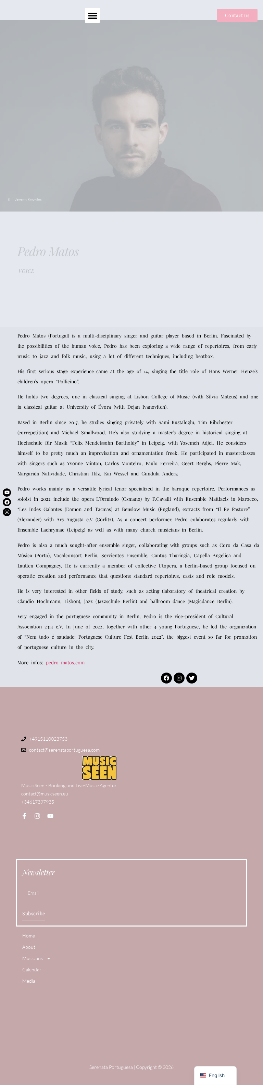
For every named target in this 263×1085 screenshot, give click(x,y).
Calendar (31, 969)
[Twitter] (191, 678)
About (28, 947)
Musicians (32, 958)
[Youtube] (7, 492)
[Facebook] (7, 502)
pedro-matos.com (65, 662)
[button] (92, 15)
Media (28, 981)
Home (28, 936)
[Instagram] (7, 512)
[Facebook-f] (24, 816)
